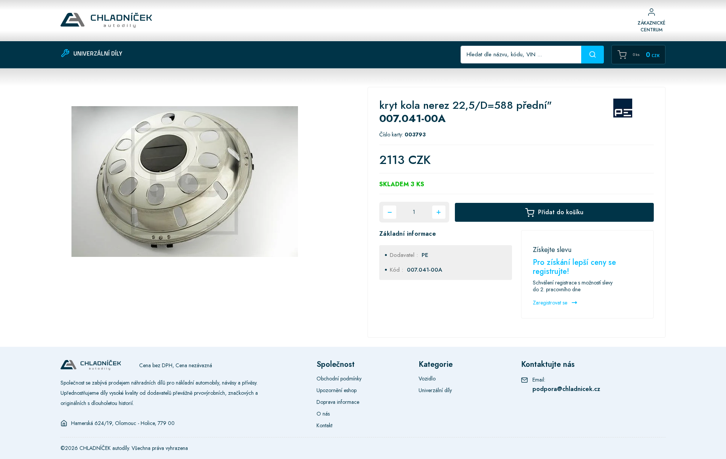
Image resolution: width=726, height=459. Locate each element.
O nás (323, 413)
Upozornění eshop (336, 390)
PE (425, 255)
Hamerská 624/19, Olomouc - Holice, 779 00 (123, 423)
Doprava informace (337, 402)
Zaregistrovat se (551, 302)
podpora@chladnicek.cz (566, 389)
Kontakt (324, 425)
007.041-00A (424, 270)
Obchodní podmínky (338, 378)
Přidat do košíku (560, 212)
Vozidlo (427, 378)
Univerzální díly (435, 390)
